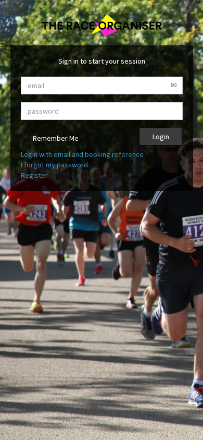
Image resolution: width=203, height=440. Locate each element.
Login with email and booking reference (82, 154)
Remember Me (55, 138)
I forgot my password (54, 164)
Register (34, 175)
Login (161, 136)
